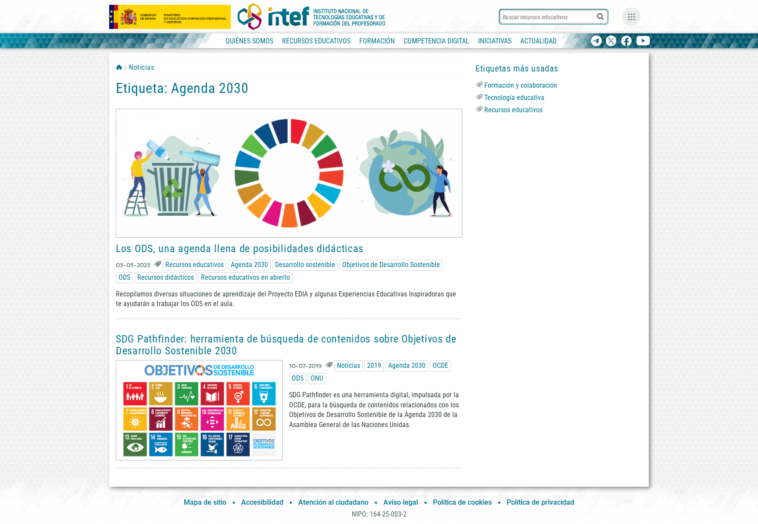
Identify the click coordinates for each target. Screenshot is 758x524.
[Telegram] (596, 41)
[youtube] (643, 41)
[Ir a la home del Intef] (311, 17)
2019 (374, 365)
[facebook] (626, 41)
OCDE (440, 365)
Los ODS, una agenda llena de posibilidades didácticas (240, 248)
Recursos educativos (194, 264)
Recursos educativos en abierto (245, 277)
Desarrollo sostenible (305, 264)
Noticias (141, 67)
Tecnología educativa (514, 97)
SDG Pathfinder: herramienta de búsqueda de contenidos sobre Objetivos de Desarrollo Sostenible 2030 (286, 344)
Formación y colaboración (520, 85)
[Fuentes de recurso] (631, 16)
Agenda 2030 (249, 264)
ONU (317, 378)
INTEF (119, 67)
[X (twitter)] (611, 41)
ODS (124, 277)
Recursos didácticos (165, 277)
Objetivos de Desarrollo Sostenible (391, 264)
